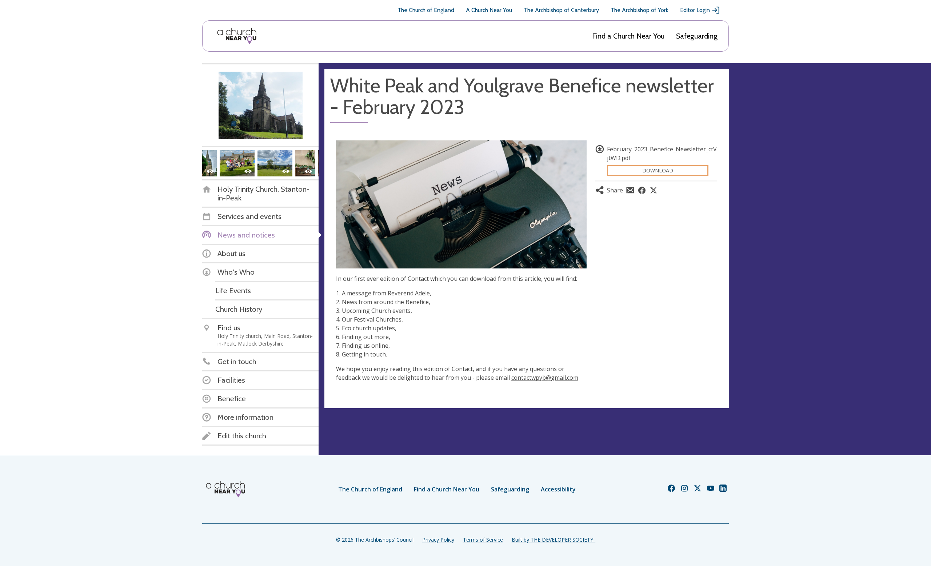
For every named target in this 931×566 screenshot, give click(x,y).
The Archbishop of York (639, 10)
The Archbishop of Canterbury (561, 10)
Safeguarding (697, 36)
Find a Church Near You (628, 36)
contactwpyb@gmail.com (544, 378)
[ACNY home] (236, 36)
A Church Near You (489, 10)
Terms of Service (483, 539)
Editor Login (695, 10)
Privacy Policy (438, 539)
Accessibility (558, 489)
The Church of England (425, 10)
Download (657, 170)
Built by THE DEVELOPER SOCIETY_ (553, 539)
